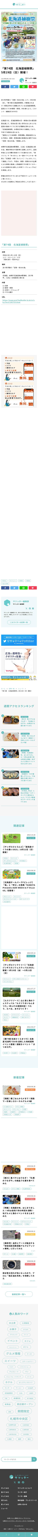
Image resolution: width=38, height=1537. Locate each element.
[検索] (34, 1459)
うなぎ (6, 1189)
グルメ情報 (20, 1106)
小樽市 (31, 1393)
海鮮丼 (13, 1112)
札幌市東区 (7, 863)
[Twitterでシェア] (14, 86)
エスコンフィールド (10, 899)
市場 (25, 1109)
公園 (14, 1254)
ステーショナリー (28, 1361)
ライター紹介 (22, 1492)
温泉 (19, 1439)
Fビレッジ (7, 896)
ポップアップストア (26, 1382)
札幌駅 (9, 1439)
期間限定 (15, 1017)
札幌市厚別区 (12, 1429)
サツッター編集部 (31, 79)
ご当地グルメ (8, 1106)
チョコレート (14, 1372)
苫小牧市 (5, 583)
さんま (6, 1221)
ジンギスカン (8, 981)
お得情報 (25, 1323)
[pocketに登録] (33, 86)
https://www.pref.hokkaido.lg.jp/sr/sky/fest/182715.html (19, 301)
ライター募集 (22, 1496)
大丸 (21, 1393)
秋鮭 (27, 1224)
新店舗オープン (25, 1404)
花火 (5, 1020)
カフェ (27, 1341)
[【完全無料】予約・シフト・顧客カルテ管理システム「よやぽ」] (19, 368)
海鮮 (5, 1112)
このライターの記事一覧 (19, 622)
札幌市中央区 (19, 1419)
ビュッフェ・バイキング (14, 1376)
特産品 (23, 1053)
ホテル (9, 1382)
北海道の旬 (7, 1224)
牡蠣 (30, 1112)
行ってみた (30, 1234)
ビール (29, 1376)
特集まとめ (7, 1114)
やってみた (30, 1199)
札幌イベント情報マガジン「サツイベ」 (19, 1518)
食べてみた (30, 1090)
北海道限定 (9, 1393)
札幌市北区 (27, 1189)
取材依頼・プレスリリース (27, 1500)
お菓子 (13, 1329)
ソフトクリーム (24, 1367)
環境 (28, 580)
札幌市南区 (26, 1425)
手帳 (6, 1398)
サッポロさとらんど (10, 861)
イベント (13, 580)
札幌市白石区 (13, 1434)
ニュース (31, 838)
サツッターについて (25, 1488)
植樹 (21, 580)
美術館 (30, 1254)
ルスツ (6, 1017)
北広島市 (7, 901)
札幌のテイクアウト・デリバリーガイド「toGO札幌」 (19, 1521)
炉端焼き (22, 1112)
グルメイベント (27, 1221)
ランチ (7, 1388)
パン (27, 1371)
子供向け (23, 861)
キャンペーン (13, 1347)
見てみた (4, 1500)
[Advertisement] (19, 213)
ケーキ (29, 1354)
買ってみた (5, 1504)
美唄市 (22, 1254)
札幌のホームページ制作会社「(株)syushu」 (21, 1529)
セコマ (11, 1367)
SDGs (4, 580)
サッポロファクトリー (20, 979)
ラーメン (16, 1109)
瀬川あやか (25, 1017)
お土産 (12, 1322)
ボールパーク (25, 899)
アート (6, 1254)
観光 (29, 1439)
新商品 (8, 1404)
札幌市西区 (26, 1434)
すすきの (25, 1329)
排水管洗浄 (7, 1284)
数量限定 (17, 1398)
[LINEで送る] (23, 86)
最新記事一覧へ (19, 1294)
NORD (6, 1014)
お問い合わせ (22, 1504)
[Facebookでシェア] (5, 86)
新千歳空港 (30, 1398)
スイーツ (7, 1109)
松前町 (15, 1053)
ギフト (26, 1347)
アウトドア (16, 1014)
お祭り (6, 1053)
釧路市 (17, 1114)
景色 (9, 1412)
